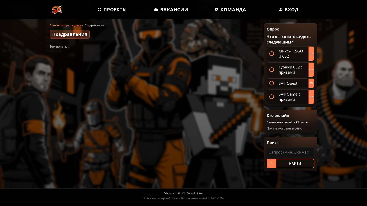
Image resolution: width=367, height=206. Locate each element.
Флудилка (77, 25)
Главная (54, 25)
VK (183, 193)
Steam (199, 193)
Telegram (169, 193)
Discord (191, 193)
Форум (65, 25)
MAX (177, 193)
